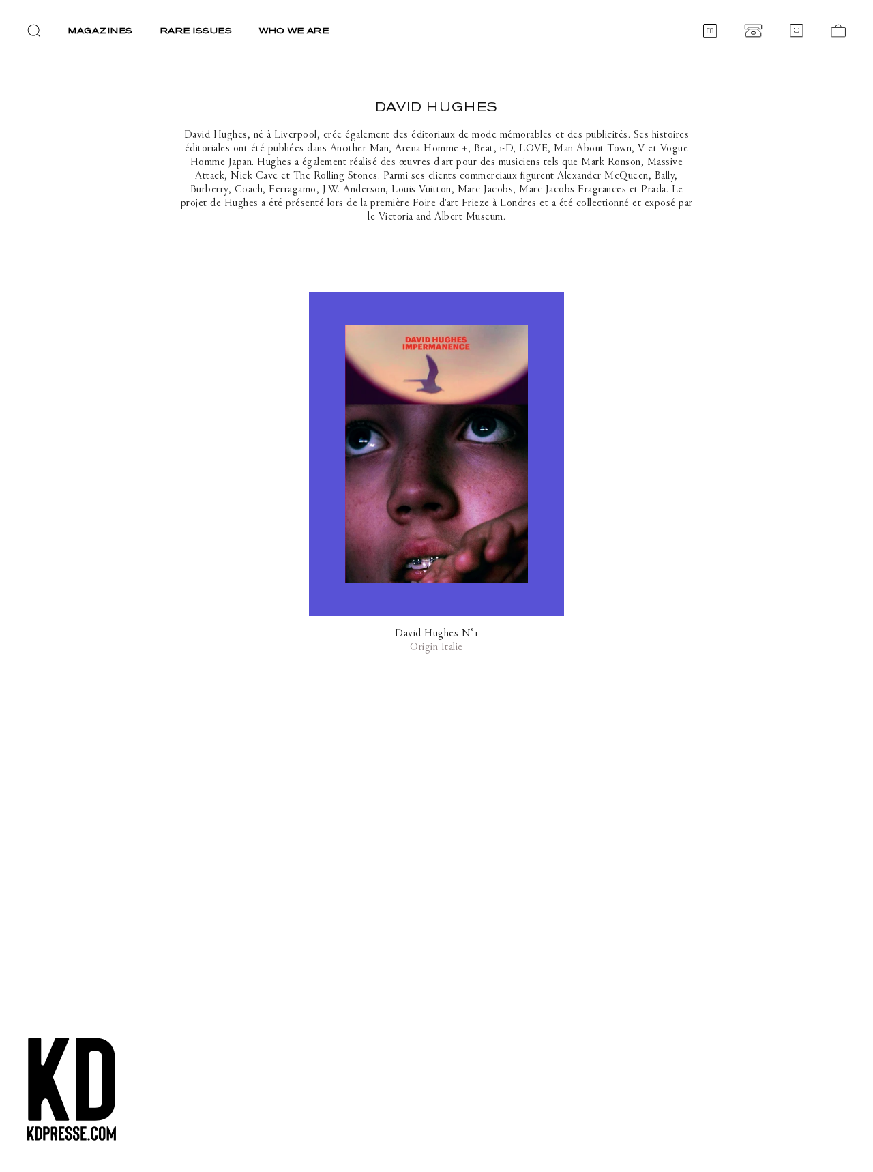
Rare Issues (196, 30)
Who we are (294, 30)
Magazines (100, 30)
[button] (34, 31)
